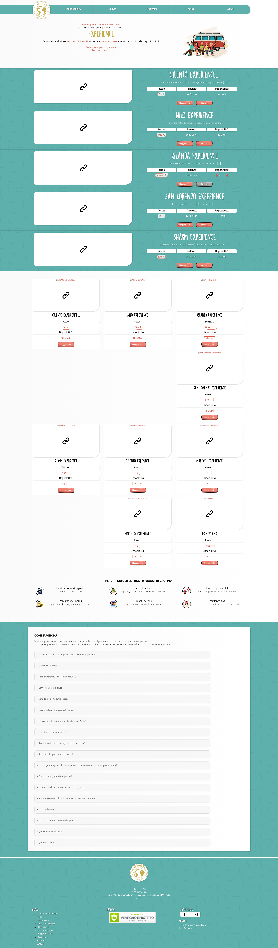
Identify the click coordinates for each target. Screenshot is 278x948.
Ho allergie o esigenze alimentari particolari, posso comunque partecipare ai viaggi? (78, 765)
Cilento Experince (138, 461)
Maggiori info (184, 103)
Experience (43, 937)
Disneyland (209, 533)
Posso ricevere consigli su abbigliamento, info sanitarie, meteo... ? (69, 798)
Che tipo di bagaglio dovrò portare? (55, 776)
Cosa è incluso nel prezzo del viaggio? (56, 710)
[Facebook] (184, 914)
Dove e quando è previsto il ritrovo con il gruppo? (62, 787)
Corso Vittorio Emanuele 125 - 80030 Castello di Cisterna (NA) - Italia (139, 895)
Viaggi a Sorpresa (46, 930)
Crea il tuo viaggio (46, 924)
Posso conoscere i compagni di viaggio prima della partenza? (67, 655)
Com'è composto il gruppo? (51, 688)
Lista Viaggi (43, 927)
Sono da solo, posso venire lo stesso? (56, 754)
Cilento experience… (194, 74)
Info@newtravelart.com (195, 925)
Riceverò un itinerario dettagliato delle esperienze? (62, 743)
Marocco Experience (209, 461)
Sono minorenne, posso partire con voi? (57, 677)
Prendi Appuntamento (73, 9)
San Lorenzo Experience (194, 196)
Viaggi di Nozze (45, 934)
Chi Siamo (112, 9)
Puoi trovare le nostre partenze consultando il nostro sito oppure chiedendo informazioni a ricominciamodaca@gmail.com (94, 822)
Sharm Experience (194, 237)
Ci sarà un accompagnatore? (52, 732)
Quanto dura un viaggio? (50, 832)
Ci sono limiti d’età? (48, 666)
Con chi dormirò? (47, 809)
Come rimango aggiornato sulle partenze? (58, 821)
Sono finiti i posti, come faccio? (53, 699)
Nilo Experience (194, 115)
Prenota (204, 103)
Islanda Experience (194, 155)
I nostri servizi (151, 9)
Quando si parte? (47, 843)
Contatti (230, 9)
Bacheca (191, 9)
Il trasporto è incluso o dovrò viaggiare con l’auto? (62, 721)
